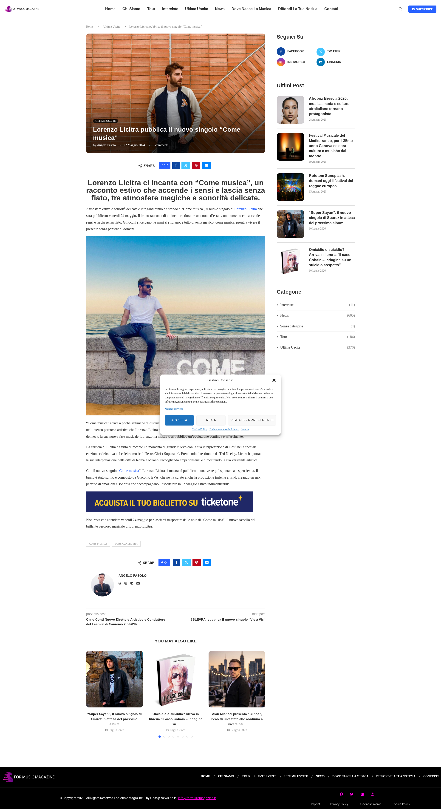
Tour (151, 9)
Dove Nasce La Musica (251, 9)
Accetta (179, 420)
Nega (211, 420)
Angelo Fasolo (106, 145)
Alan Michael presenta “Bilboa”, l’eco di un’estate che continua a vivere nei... (237, 719)
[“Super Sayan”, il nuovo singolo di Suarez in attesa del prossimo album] (114, 679)
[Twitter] (351, 794)
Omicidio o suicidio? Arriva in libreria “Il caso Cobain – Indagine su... (175, 719)
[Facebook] (341, 794)
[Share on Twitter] (185, 165)
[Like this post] (166, 165)
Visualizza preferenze (252, 420)
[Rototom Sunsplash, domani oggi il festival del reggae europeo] (290, 187)
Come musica (129, 471)
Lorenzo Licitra (245, 209)
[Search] (400, 9)
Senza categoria (317, 326)
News (220, 9)
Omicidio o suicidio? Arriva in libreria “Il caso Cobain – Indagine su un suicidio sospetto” (330, 257)
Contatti (331, 9)
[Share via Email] (206, 165)
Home (110, 9)
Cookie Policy (199, 429)
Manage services (174, 408)
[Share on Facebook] (176, 165)
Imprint (245, 429)
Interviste (170, 9)
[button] (274, 380)
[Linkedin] (362, 794)
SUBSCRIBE (424, 9)
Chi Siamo (131, 9)
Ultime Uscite (196, 9)
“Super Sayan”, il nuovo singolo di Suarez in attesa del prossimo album (114, 719)
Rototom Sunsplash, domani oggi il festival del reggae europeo (331, 181)
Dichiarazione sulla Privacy (224, 429)
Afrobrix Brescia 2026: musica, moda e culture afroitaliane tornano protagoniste (329, 106)
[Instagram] (372, 794)
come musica (98, 543)
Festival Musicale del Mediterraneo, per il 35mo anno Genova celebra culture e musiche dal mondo (331, 145)
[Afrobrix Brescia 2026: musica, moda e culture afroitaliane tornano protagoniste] (290, 110)
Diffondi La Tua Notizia (297, 9)
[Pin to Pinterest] (196, 165)
